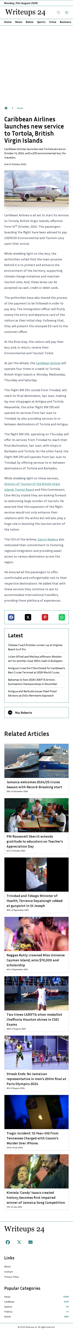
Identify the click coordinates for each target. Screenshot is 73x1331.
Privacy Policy (11, 1276)
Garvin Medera (48, 539)
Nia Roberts (23, 712)
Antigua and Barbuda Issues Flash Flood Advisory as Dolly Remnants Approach (32, 693)
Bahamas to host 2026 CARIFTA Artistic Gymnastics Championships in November (32, 682)
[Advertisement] (36, 64)
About (7, 1266)
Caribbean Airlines (48, 363)
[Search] (58, 12)
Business (65, 22)
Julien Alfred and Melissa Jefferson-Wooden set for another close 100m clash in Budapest (35, 659)
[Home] (6, 108)
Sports (41, 22)
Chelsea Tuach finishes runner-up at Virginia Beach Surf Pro (35, 647)
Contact (8, 1271)
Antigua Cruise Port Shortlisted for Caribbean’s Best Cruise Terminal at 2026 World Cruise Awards (36, 670)
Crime (52, 22)
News (18, 22)
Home (8, 22)
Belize (29, 22)
